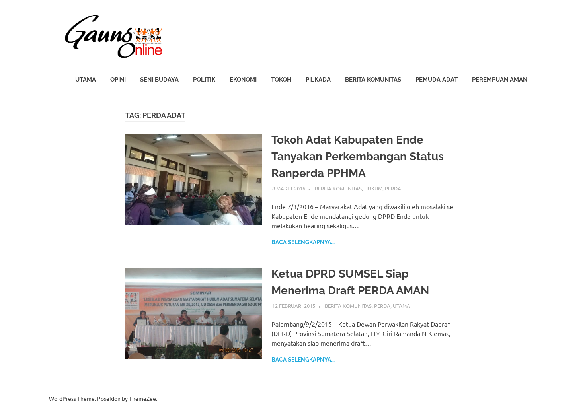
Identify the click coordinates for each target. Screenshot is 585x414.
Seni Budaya (159, 79)
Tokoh (281, 79)
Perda (393, 188)
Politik (204, 79)
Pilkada (318, 79)
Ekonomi (243, 79)
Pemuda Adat (436, 79)
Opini (118, 79)
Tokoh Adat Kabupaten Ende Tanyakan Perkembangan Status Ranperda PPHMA (357, 156)
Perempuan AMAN (499, 79)
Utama (85, 79)
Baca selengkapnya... (303, 242)
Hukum (373, 188)
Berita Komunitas (373, 79)
